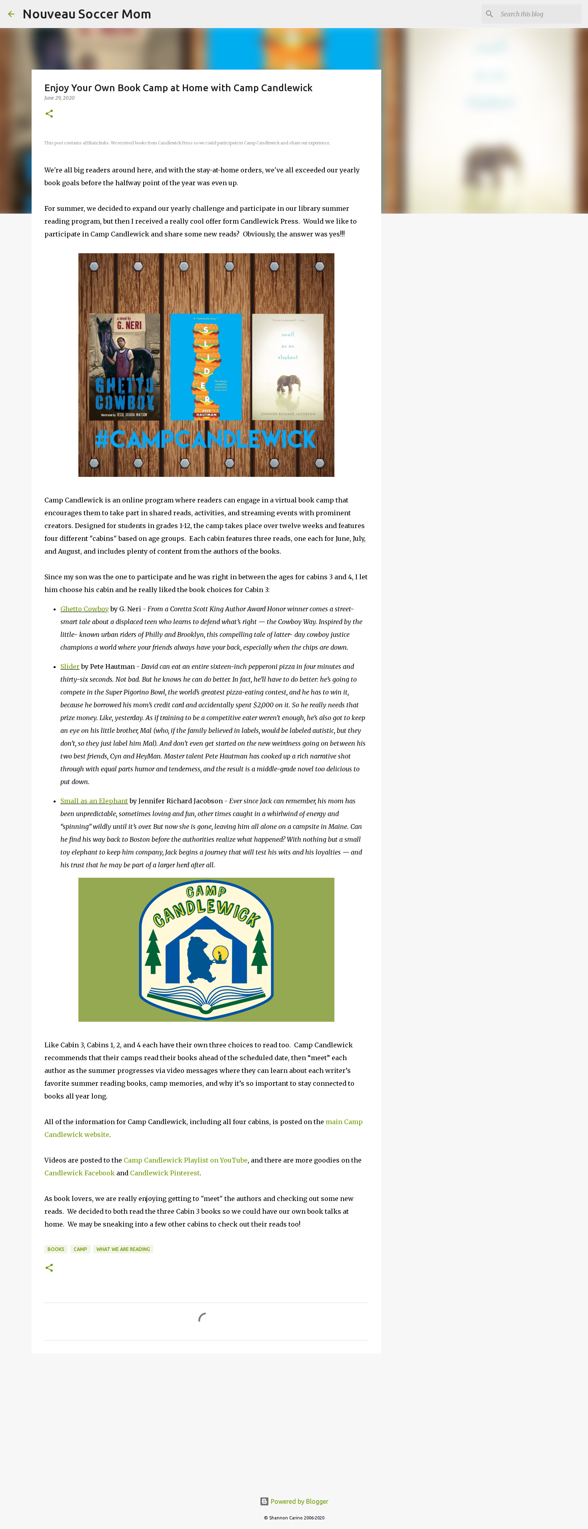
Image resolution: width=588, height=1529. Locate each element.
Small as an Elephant (94, 801)
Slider (70, 666)
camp (80, 1249)
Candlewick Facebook (79, 1173)
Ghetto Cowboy (84, 609)
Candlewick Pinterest (165, 1173)
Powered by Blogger (298, 1501)
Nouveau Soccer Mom (86, 13)
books (56, 1249)
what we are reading (123, 1249)
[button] (49, 114)
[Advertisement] (206, 1421)
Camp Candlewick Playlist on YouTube (186, 1160)
